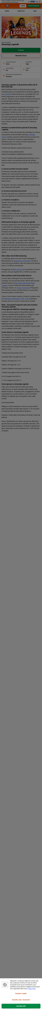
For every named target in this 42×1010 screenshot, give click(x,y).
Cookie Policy (32, 988)
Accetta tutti (21, 1006)
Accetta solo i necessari (21, 1000)
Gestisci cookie (21, 993)
